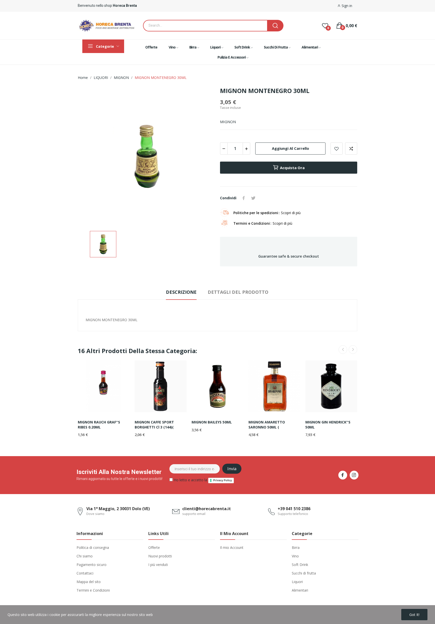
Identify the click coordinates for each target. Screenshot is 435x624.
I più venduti (158, 564)
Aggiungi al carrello (290, 148)
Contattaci (85, 573)
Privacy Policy (222, 480)
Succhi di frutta (304, 573)
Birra (296, 547)
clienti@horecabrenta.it (206, 508)
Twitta (253, 198)
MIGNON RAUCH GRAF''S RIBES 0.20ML (99, 424)
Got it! (414, 614)
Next (353, 349)
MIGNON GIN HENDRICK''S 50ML (327, 424)
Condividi (243, 198)
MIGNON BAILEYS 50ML (212, 422)
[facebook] (342, 475)
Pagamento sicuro (91, 564)
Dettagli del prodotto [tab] (238, 292)
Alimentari (300, 590)
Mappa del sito (89, 581)
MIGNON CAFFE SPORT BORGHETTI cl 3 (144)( (154, 424)
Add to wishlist (337, 148)
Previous (343, 349)
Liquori (297, 581)
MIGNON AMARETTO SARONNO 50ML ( (266, 424)
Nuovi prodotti (160, 556)
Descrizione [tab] (181, 292)
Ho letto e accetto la (202, 479)
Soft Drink (300, 564)
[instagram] (354, 475)
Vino (295, 556)
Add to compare (351, 148)
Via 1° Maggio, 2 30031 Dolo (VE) (118, 508)
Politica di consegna (93, 547)
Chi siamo (85, 556)
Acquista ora (292, 167)
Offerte (154, 547)
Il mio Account (231, 547)
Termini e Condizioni (93, 590)
